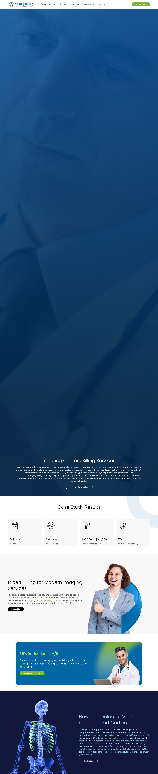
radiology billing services (115, 738)
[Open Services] (67, 4)
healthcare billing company (48, 600)
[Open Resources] (93, 4)
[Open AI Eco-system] (54, 4)
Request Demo (141, 4)
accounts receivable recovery (112, 470)
